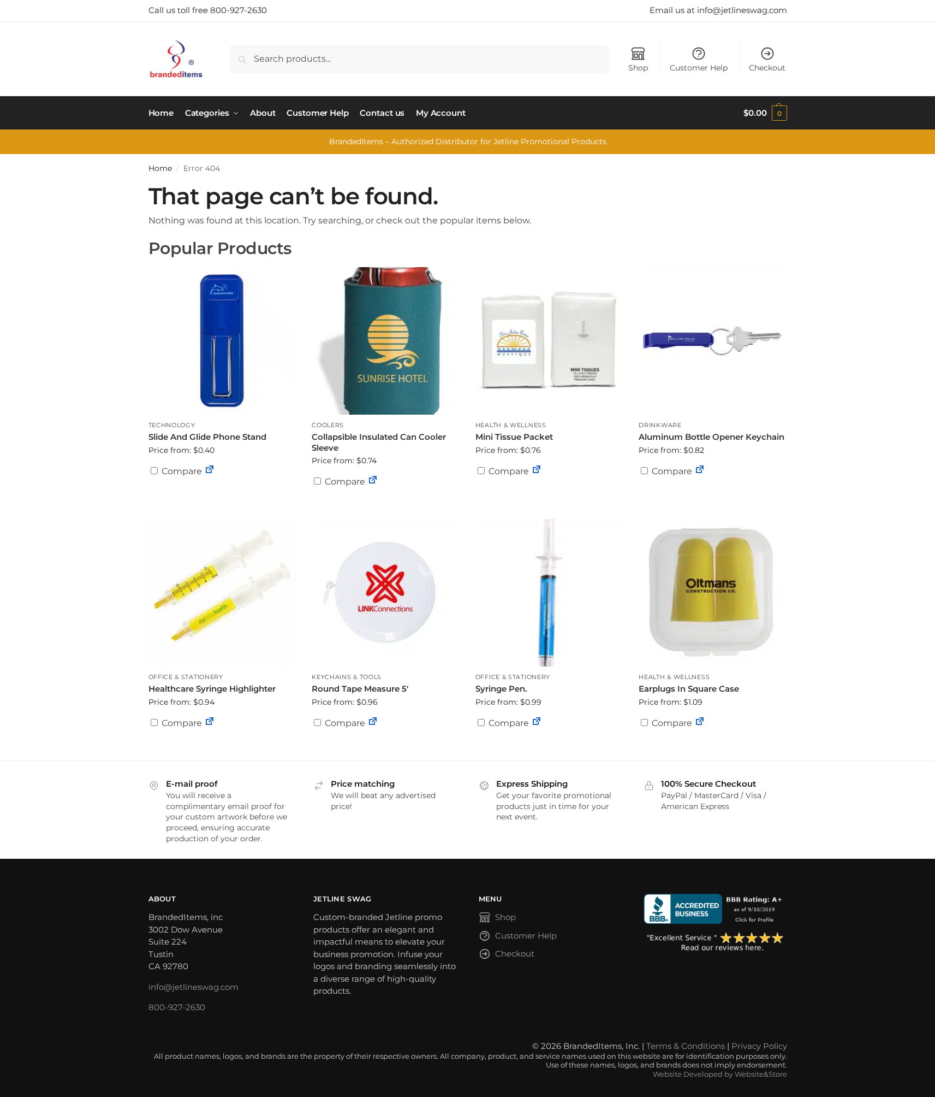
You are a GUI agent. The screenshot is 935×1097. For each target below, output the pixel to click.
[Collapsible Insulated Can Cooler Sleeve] (385, 341)
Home (160, 168)
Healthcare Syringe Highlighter (212, 688)
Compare (180, 471)
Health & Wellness (510, 425)
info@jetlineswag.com (193, 987)
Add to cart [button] (221, 492)
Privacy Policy (759, 1046)
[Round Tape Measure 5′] (385, 593)
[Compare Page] (209, 471)
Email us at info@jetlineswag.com (718, 10)
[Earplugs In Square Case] (712, 593)
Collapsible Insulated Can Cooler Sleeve (379, 442)
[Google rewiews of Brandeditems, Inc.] (715, 942)
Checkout (767, 68)
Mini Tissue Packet (514, 437)
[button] (765, 113)
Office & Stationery (185, 677)
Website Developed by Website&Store (720, 1074)
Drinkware (660, 425)
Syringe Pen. (501, 688)
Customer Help (699, 68)
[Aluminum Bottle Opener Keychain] (712, 341)
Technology (171, 425)
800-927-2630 (176, 1007)
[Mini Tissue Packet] (549, 341)
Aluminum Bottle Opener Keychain (711, 437)
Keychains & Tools (347, 677)
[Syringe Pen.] (549, 593)
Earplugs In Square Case (689, 688)
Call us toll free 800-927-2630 (207, 10)
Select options (385, 508)
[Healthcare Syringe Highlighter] (222, 593)
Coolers (328, 425)
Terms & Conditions (685, 1046)
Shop (638, 68)
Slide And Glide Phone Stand (207, 437)
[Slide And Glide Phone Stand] (222, 341)
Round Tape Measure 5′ (360, 688)
